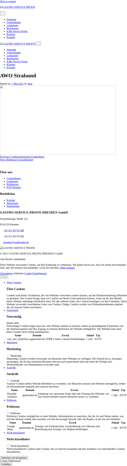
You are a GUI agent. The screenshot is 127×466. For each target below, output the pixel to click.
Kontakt (11, 37)
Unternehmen (14, 22)
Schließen (6, 464)
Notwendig (12, 310)
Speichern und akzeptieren (14, 458)
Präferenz (12, 400)
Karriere (11, 34)
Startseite (11, 19)
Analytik (11, 367)
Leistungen (12, 25)
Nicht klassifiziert (16, 432)
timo (30, 83)
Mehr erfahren (67, 267)
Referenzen (13, 28)
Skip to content (8, 1)
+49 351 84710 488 (13, 230)
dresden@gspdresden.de (16, 242)
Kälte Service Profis (17, 31)
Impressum (12, 203)
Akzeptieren (6, 273)
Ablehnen (18, 273)
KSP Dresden (14, 187)
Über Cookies (14, 282)
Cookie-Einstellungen (35, 273)
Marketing (12, 342)
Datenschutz (13, 206)
